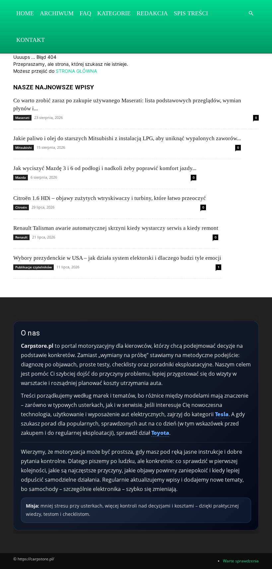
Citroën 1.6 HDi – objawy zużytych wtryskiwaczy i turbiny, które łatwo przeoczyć (109, 198)
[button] (251, 13)
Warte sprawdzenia (241, 561)
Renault (21, 237)
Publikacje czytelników (33, 267)
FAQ (85, 13)
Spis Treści (191, 13)
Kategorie (114, 13)
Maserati (22, 117)
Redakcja (152, 13)
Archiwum (57, 13)
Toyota (160, 432)
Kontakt (30, 40)
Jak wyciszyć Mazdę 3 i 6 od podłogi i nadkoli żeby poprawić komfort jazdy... (104, 168)
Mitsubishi (23, 147)
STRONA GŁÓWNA (76, 71)
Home (25, 13)
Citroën (21, 207)
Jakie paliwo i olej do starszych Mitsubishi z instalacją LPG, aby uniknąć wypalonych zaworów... (127, 138)
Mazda (20, 177)
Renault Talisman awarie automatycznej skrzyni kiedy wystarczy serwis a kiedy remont (115, 228)
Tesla (222, 414)
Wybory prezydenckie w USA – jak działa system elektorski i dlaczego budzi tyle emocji (117, 258)
